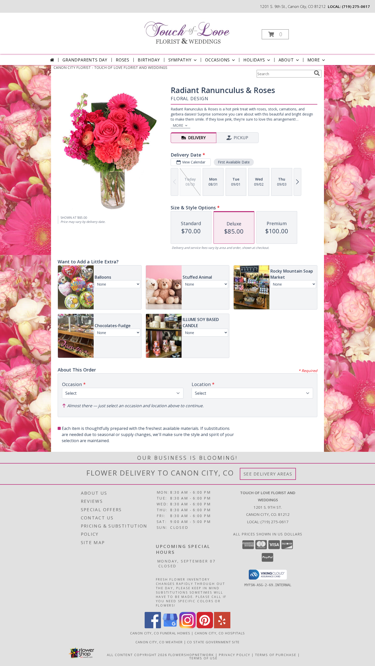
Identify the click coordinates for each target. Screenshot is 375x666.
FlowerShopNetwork (191, 654)
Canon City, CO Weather (159, 642)
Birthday (149, 60)
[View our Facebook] (153, 626)
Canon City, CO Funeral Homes (160, 633)
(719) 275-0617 (356, 6)
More (313, 60)
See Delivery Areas (268, 474)
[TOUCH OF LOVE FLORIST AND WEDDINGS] (187, 29)
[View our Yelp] (222, 626)
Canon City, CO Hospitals (220, 633)
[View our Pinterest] (205, 626)
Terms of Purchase (275, 654)
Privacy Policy (234, 654)
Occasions (217, 60)
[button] (275, 34)
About (286, 60)
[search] (316, 73)
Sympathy (180, 60)
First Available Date (234, 162)
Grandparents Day (84, 60)
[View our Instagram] (187, 626)
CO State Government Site (213, 642)
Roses (122, 60)
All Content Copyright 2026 (137, 654)
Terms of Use (203, 658)
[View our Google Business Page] (170, 626)
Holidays (254, 60)
